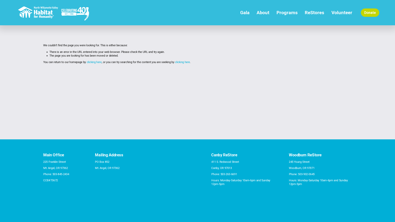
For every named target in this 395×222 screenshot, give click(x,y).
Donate (370, 12)
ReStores (314, 12)
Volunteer (341, 12)
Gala (244, 12)
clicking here (94, 62)
